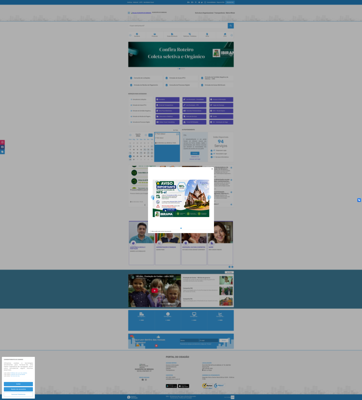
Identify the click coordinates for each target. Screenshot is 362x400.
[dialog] (181, 200)
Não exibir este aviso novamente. (162, 231)
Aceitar (18, 384)
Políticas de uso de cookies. (19, 373)
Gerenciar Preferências (18, 394)
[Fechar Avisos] (212, 169)
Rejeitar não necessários (18, 389)
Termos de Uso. (15, 376)
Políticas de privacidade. (18, 374)
